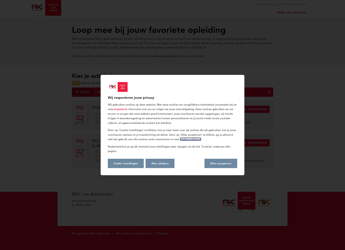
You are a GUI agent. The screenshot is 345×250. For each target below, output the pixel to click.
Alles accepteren (220, 163)
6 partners (120, 109)
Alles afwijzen (160, 163)
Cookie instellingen (126, 163)
